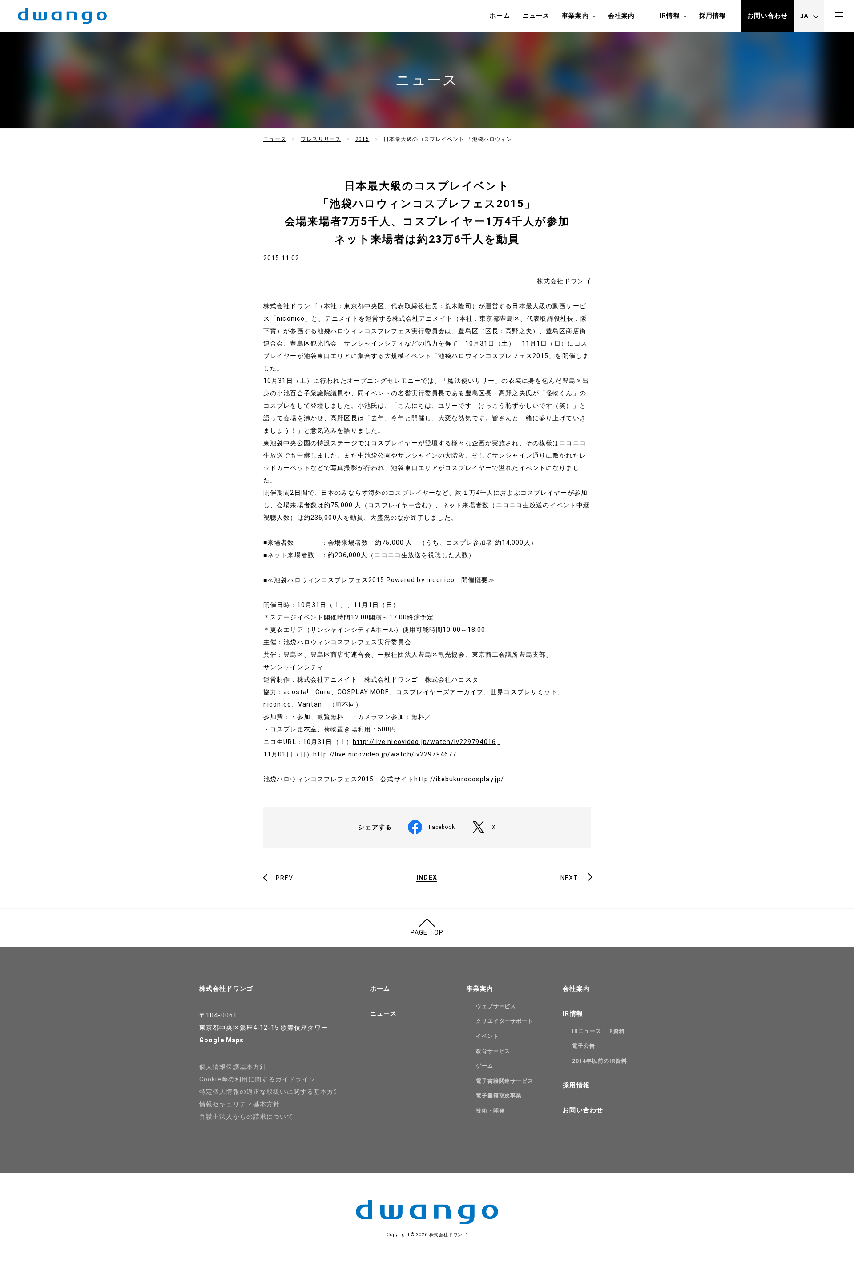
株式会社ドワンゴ (226, 988)
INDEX (426, 877)
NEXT (569, 878)
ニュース (536, 15)
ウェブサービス (496, 1006)
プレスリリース (321, 139)
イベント (487, 1036)
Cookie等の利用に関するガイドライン (257, 1079)
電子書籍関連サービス (505, 1081)
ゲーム (484, 1066)
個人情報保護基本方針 (232, 1066)
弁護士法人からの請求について (246, 1116)
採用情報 (712, 15)
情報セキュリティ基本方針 (239, 1104)
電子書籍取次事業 (499, 1096)
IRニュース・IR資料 (598, 1031)
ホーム (500, 15)
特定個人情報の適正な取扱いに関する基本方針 (270, 1091)
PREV (284, 878)
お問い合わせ (767, 15)
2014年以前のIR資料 (599, 1061)
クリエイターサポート (505, 1021)
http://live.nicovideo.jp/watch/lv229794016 (424, 741)
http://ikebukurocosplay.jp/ (459, 779)
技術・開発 (490, 1111)
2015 (362, 139)
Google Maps (221, 1040)
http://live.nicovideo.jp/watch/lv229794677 (384, 754)
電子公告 (583, 1046)
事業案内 (575, 15)
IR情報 (670, 15)
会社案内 (621, 15)
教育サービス (493, 1051)
